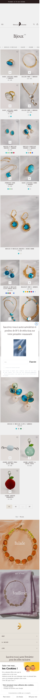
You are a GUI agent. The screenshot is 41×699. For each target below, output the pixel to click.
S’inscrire (32, 362)
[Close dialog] (36, 323)
